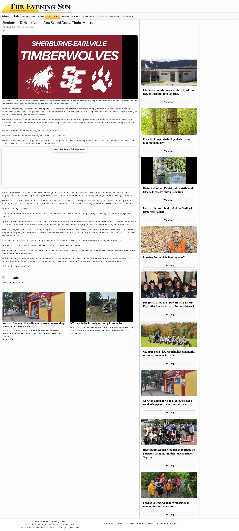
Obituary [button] (75, 16)
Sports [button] (41, 16)
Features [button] (65, 16)
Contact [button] (141, 523)
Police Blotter (89, 16)
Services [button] (130, 523)
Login (16, 16)
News (32, 16)
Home (25, 16)
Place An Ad (127, 16)
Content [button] (120, 523)
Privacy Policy (58, 521)
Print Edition (52, 16)
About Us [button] (108, 523)
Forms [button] (151, 523)
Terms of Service (42, 521)
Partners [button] (174, 523)
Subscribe (6, 16)
